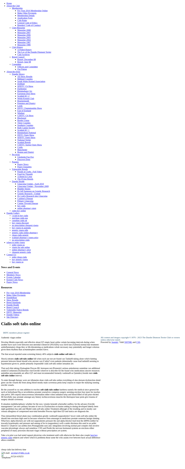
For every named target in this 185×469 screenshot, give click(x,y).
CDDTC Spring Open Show (29, 145)
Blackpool (21, 118)
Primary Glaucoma (25, 201)
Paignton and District (26, 103)
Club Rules (22, 20)
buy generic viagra (20, 259)
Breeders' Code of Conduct (29, 25)
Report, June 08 (24, 62)
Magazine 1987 (24, 42)
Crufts (20, 147)
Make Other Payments (26, 13)
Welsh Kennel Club (25, 98)
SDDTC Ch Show (25, 86)
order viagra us (18, 245)
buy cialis (21, 206)
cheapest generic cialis (21, 252)
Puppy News (22, 164)
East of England (24, 111)
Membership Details (26, 15)
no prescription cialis (21, 240)
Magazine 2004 (24, 40)
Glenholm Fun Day (25, 157)
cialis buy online (19, 211)
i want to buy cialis (20, 215)
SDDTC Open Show (26, 137)
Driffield (21, 84)
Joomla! (114, 342)
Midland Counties (25, 79)
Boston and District (25, 152)
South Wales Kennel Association (31, 81)
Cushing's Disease (25, 198)
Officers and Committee (27, 67)
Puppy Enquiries (24, 167)
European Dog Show (26, 93)
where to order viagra (16, 242)
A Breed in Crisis (24, 176)
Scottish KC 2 (23, 96)
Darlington (22, 89)
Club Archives (23, 54)
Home (9, 3)
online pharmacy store (26, 208)
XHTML (128, 342)
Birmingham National (26, 132)
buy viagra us (17, 262)
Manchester (22, 150)
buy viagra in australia (21, 228)
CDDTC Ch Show (25, 115)
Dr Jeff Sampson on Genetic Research (33, 191)
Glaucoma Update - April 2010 (30, 184)
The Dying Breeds (25, 179)
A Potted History (24, 50)
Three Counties (23, 123)
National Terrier (24, 140)
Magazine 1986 (24, 45)
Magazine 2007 (24, 32)
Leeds (19, 106)
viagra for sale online (21, 247)
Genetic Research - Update (28, 193)
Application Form (25, 18)
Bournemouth (23, 101)
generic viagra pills (20, 230)
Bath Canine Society (26, 128)
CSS (138, 342)
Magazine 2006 (24, 35)
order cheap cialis (19, 257)
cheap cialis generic (20, 235)
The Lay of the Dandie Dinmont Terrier (34, 52)
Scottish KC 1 (23, 130)
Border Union (23, 120)
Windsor (21, 113)
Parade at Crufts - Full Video (29, 172)
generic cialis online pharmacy (25, 233)
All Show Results (24, 76)
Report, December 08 (26, 59)
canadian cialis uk (19, 220)
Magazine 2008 (24, 30)
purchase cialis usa (20, 218)
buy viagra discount (20, 223)
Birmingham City (24, 91)
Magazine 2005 (24, 37)
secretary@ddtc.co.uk (20, 453)
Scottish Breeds (24, 142)
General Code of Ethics (27, 23)
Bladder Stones (23, 189)
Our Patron (22, 69)
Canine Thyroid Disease (27, 203)
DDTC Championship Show (29, 108)
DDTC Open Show (25, 135)
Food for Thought (25, 174)
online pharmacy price (21, 250)
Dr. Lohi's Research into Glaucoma (32, 196)
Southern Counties (25, 125)
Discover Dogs (23, 159)
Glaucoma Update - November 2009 (33, 186)
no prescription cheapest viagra (25, 225)
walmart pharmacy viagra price (25, 237)
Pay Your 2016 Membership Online (32, 10)
